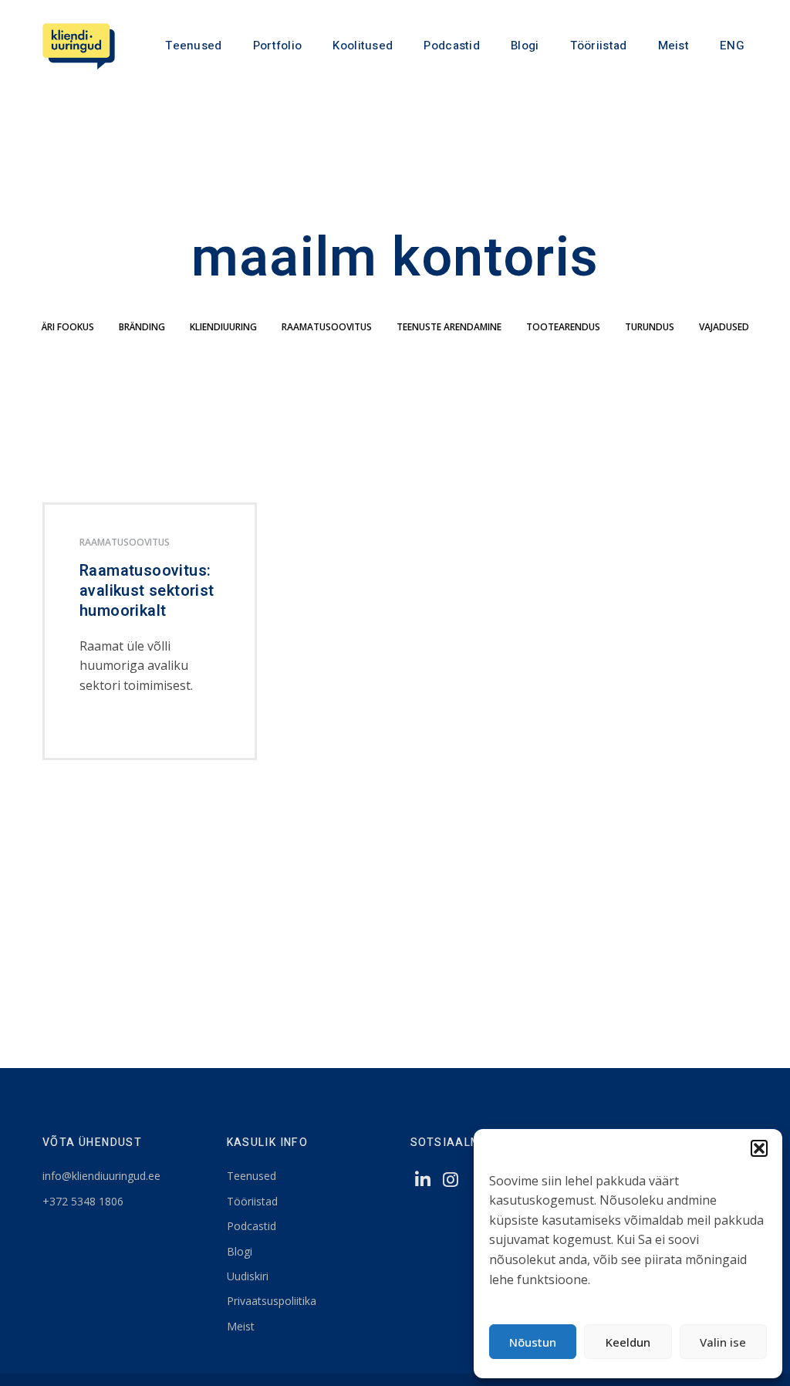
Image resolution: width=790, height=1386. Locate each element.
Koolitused (363, 45)
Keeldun (628, 1342)
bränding (142, 326)
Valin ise (723, 1342)
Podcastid (452, 45)
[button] (759, 1148)
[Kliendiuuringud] (78, 46)
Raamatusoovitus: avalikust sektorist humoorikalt (146, 591)
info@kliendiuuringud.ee (101, 1175)
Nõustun (532, 1342)
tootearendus (563, 326)
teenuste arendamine (449, 326)
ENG (732, 45)
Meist (674, 45)
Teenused (193, 45)
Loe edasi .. (105, 726)
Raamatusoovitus (327, 326)
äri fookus (68, 326)
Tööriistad (598, 45)
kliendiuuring (223, 326)
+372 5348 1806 (82, 1201)
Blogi (525, 45)
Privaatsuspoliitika (271, 1300)
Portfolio (277, 45)
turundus (649, 326)
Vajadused (724, 326)
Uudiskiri (247, 1276)
